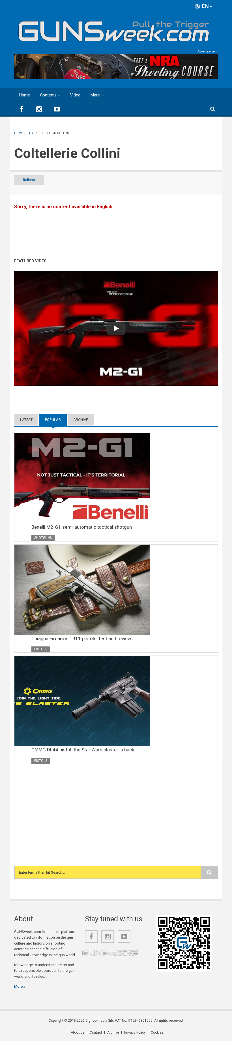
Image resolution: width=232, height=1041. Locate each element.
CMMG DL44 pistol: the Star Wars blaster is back (82, 750)
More (95, 95)
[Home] (114, 29)
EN (204, 6)
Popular (56, 420)
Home (24, 95)
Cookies (157, 1032)
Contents (48, 95)
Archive (80, 420)
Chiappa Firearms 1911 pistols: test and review (81, 638)
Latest (26, 420)
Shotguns (43, 538)
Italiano (29, 180)
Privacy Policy (135, 1032)
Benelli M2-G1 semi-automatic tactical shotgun (81, 527)
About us (78, 1032)
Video (75, 95)
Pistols (40, 649)
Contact (96, 1032)
